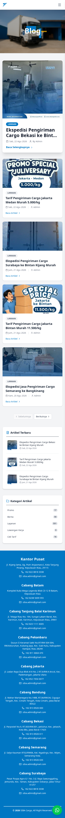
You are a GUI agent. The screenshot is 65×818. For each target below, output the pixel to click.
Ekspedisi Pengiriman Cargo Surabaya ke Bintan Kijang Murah (31, 263)
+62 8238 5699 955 (34, 598)
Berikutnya (41, 416)
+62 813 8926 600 (34, 707)
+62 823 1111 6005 (34, 623)
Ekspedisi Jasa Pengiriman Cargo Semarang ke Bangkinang (30, 389)
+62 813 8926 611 (34, 733)
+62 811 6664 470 (34, 652)
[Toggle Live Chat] (57, 810)
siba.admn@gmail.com (34, 576)
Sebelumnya (24, 416)
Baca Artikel (12, 213)
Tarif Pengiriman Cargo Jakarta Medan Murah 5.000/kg (29, 200)
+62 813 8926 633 (34, 759)
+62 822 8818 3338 (34, 572)
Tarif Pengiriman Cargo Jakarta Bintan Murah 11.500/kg (29, 326)
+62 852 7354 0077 (34, 678)
